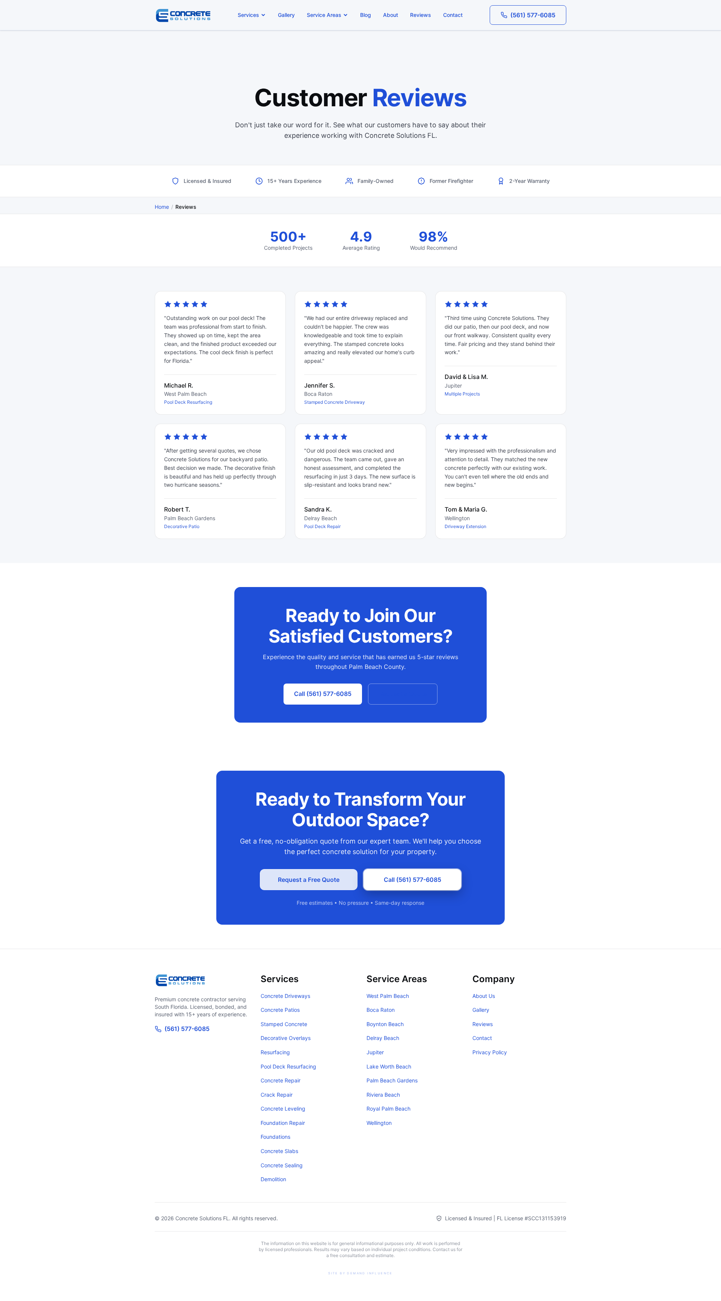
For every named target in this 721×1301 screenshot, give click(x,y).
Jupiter (375, 1052)
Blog (365, 15)
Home (162, 207)
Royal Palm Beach (388, 1108)
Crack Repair (277, 1094)
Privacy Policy (489, 1052)
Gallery (286, 15)
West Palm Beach (388, 996)
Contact (453, 15)
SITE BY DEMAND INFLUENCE (360, 1273)
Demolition (273, 1179)
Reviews (420, 15)
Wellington (379, 1123)
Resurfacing (275, 1052)
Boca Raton (381, 1010)
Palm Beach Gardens (392, 1080)
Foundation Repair (283, 1123)
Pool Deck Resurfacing (288, 1066)
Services (248, 15)
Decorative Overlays (286, 1038)
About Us (483, 996)
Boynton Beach (385, 1024)
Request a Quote (403, 693)
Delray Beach (383, 1038)
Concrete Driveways (285, 996)
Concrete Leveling (283, 1108)
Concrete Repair (280, 1080)
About (390, 15)
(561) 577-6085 (532, 15)
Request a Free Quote (308, 879)
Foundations (275, 1136)
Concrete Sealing (282, 1165)
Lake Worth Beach (389, 1066)
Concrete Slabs (279, 1151)
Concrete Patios (280, 1010)
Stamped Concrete (284, 1024)
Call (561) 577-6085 (322, 693)
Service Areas (324, 15)
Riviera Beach (383, 1094)
